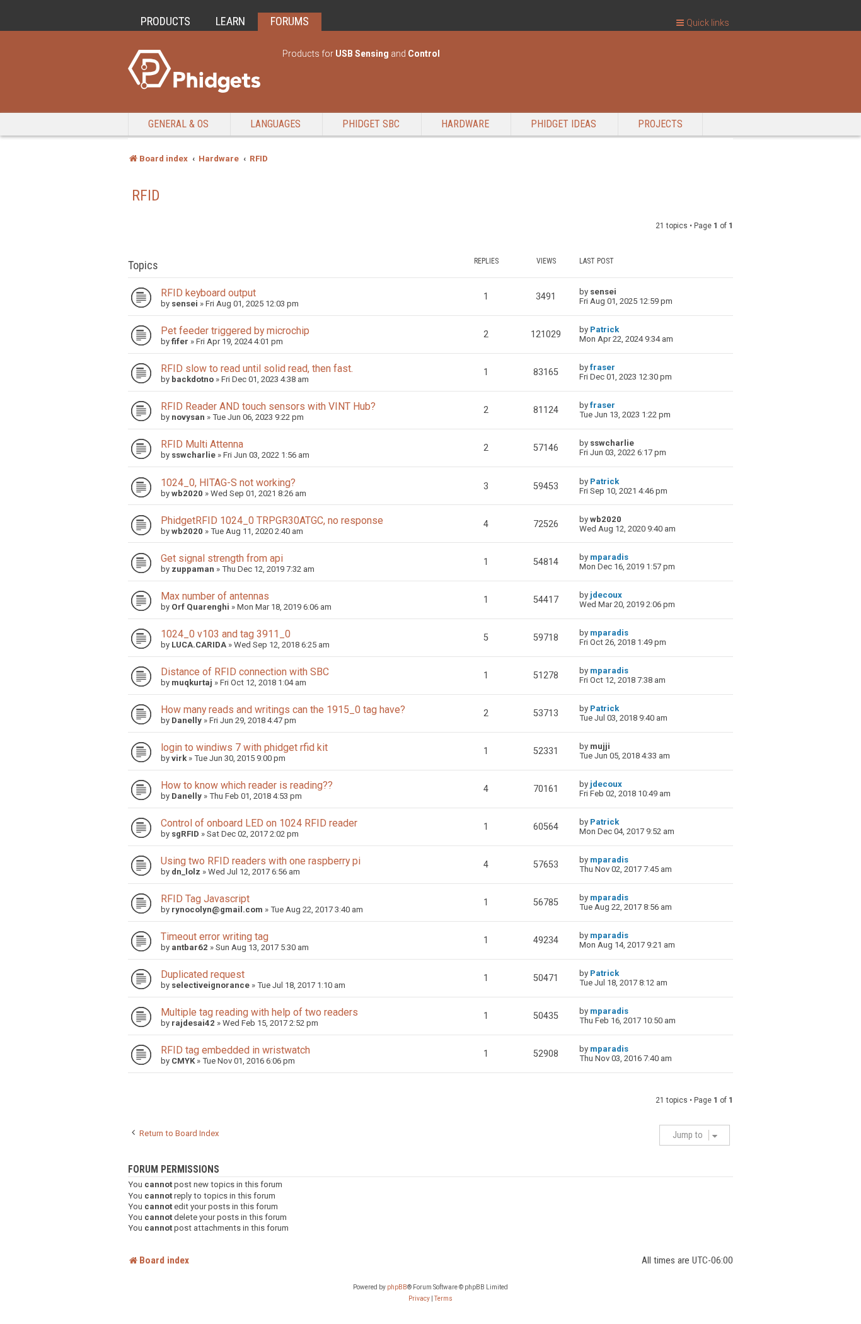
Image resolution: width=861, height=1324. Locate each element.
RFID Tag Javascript (205, 899)
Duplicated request (203, 974)
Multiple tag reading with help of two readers (259, 1012)
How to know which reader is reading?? (247, 785)
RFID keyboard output (208, 293)
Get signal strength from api (222, 558)
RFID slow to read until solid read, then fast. (257, 369)
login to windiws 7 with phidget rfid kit (244, 747)
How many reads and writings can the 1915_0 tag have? (283, 710)
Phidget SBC (371, 124)
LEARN (230, 21)
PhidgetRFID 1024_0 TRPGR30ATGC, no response (272, 520)
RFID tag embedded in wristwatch (235, 1050)
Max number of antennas (215, 596)
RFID (146, 195)
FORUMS (289, 21)
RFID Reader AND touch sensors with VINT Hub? (268, 406)
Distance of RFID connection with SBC (245, 672)
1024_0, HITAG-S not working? (228, 483)
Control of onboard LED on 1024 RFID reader (259, 823)
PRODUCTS (165, 21)
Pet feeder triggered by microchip (235, 331)
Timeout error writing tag (215, 937)
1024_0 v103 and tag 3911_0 (226, 634)
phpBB (397, 1287)
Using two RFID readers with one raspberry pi (261, 861)
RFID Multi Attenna (202, 444)
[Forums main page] (199, 71)
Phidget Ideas (563, 124)
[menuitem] (419, 1298)
